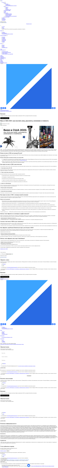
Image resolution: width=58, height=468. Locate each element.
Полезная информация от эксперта (11, 5)
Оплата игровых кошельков (6, 52)
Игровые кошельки (9, 14)
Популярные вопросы (3, 62)
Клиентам (3, 18)
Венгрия (3, 41)
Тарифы (3, 32)
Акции (3, 17)
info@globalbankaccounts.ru (4, 110)
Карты (5, 3)
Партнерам (4, 19)
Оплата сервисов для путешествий (11, 16)
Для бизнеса (2, 57)
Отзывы (1, 61)
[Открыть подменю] (5, 2)
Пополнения (2, 335)
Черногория (4, 40)
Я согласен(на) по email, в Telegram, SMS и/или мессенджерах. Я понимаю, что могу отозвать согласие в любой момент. (14, 460)
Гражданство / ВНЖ (7, 10)
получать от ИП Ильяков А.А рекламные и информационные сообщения (17, 373)
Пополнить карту (29, 23)
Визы (5, 6)
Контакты (3, 20)
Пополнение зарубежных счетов (7, 337)
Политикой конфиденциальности (12, 267)
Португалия (4, 39)
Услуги (3, 2)
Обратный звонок (8, 111)
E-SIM (5, 11)
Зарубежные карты (9, 13)
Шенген (7, 7)
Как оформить (8, 4)
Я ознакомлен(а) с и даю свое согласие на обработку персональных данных (18, 267)
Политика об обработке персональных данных (16, 344)
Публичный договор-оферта (4, 344)
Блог (1, 59)
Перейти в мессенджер (4, 118)
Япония (7, 8)
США (3, 332)
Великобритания (8, 9)
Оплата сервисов (8, 15)
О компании (2, 338)
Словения (3, 38)
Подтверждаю (29, 375)
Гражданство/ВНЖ (3, 35)
